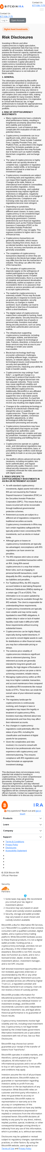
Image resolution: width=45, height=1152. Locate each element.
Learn (6, 825)
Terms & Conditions (15, 841)
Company (8, 831)
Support (7, 837)
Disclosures (11, 847)
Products (7, 818)
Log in (5, 20)
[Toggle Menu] (42, 9)
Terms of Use (8, 1148)
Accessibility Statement (16, 850)
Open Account (17, 20)
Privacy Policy (12, 844)
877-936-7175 (38, 5)
